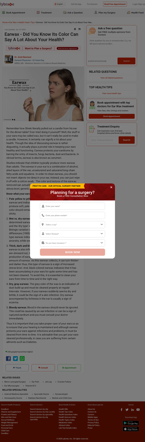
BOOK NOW (72, 252)
